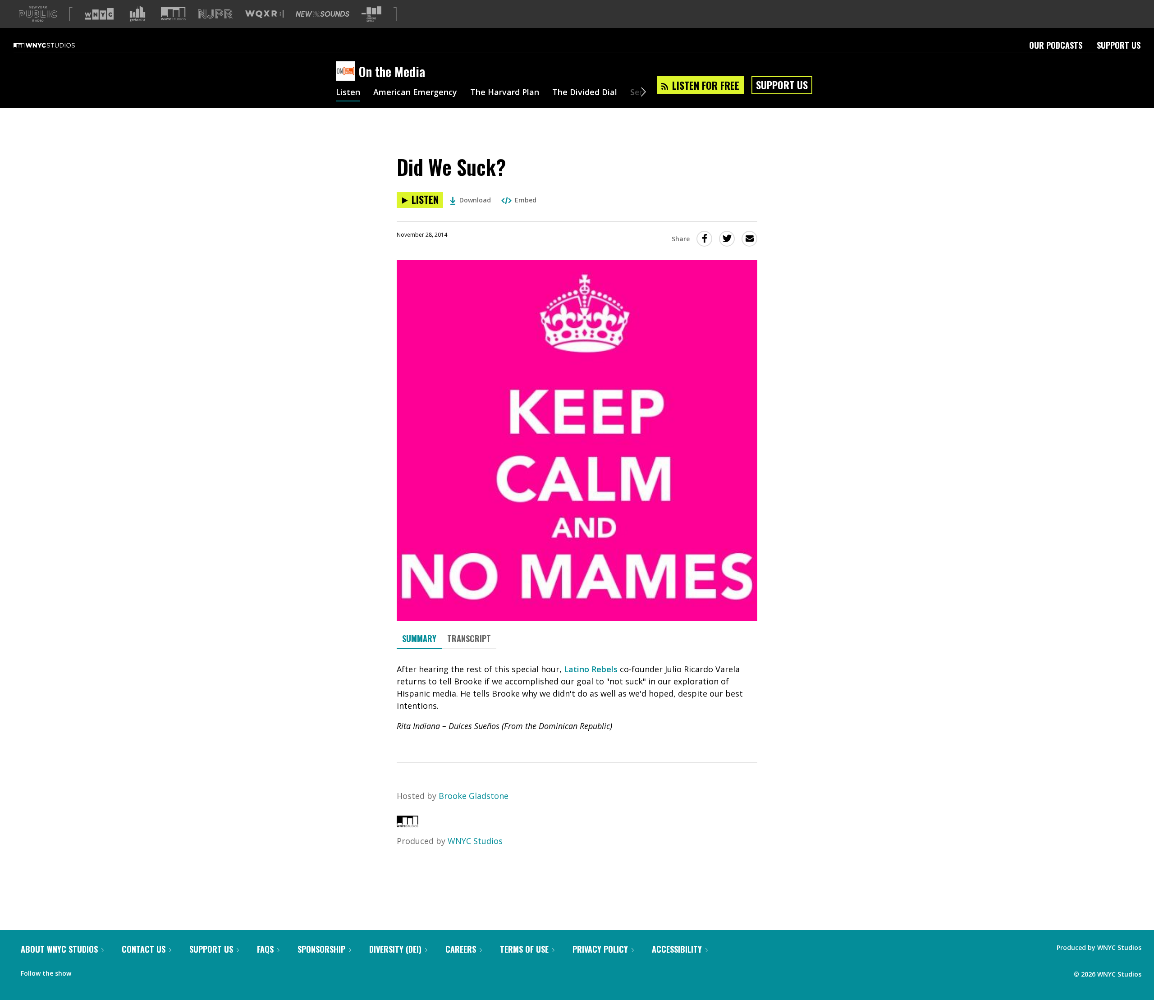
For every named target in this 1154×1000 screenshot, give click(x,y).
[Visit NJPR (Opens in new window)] (215, 14)
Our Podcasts (1055, 45)
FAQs (265, 949)
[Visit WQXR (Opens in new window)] (264, 14)
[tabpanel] (577, 697)
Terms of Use (524, 949)
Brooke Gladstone (473, 795)
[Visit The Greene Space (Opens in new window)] (371, 14)
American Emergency (415, 93)
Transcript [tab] (469, 638)
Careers (460, 949)
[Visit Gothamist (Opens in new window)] (137, 14)
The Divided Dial (584, 93)
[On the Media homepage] (347, 71)
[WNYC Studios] (407, 824)
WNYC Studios (475, 840)
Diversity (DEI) (395, 949)
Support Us (1118, 45)
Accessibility (677, 949)
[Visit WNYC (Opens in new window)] (99, 14)
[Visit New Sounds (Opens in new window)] (322, 14)
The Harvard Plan (504, 93)
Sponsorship (321, 949)
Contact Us (143, 949)
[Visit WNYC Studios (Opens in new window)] (173, 13)
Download (475, 200)
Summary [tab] (419, 638)
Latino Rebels (591, 669)
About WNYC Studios (59, 949)
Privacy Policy (600, 949)
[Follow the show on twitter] (102, 971)
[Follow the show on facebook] (84, 971)
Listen (348, 93)
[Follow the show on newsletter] (119, 971)
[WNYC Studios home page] (55, 45)
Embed (525, 200)
